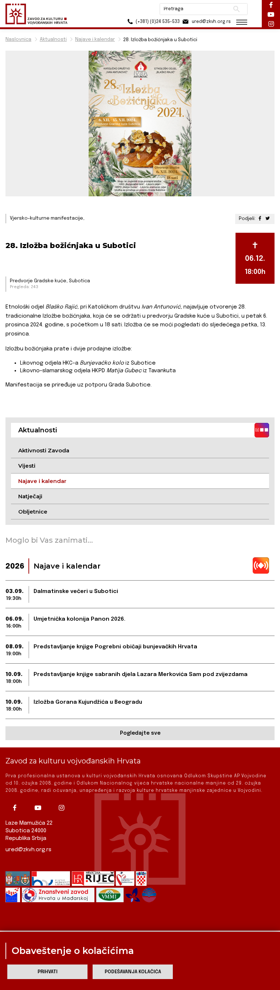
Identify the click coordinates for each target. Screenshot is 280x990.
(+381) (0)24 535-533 (157, 22)
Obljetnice (32, 511)
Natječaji (30, 496)
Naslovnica (18, 39)
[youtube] (40, 808)
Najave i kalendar (95, 39)
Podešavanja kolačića (133, 972)
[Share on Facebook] (260, 218)
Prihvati (48, 972)
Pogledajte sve (140, 733)
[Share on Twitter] (267, 218)
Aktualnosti (53, 39)
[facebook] (16, 808)
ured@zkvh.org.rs (28, 850)
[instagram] (63, 808)
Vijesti (26, 465)
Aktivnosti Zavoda (43, 450)
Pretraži (236, 9)
